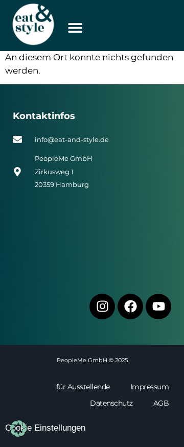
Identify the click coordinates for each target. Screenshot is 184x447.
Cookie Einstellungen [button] (45, 428)
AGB (161, 403)
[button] (74, 27)
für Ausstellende (83, 386)
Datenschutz (111, 403)
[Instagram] (102, 306)
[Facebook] (130, 306)
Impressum (149, 386)
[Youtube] (158, 306)
